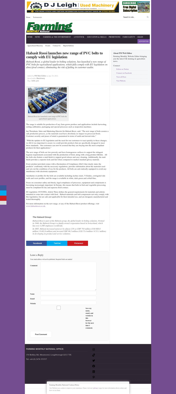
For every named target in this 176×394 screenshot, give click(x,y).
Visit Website (121, 81)
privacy (95, 388)
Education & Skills (96, 37)
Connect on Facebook (124, 73)
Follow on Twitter (122, 69)
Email (32, 299)
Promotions (114, 37)
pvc (37, 81)
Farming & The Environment (57, 37)
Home (28, 17)
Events (47, 46)
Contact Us (57, 46)
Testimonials (37, 17)
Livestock (79, 37)
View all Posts (121, 77)
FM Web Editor (40, 76)
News (37, 37)
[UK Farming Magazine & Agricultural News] (49, 31)
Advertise (144, 41)
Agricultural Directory (35, 46)
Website (33, 303)
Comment (33, 265)
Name (32, 294)
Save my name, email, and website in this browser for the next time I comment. (90, 318)
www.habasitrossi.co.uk (35, 206)
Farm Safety (129, 37)
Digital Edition (68, 46)
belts (33, 81)
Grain (140, 37)
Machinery (41, 78)
